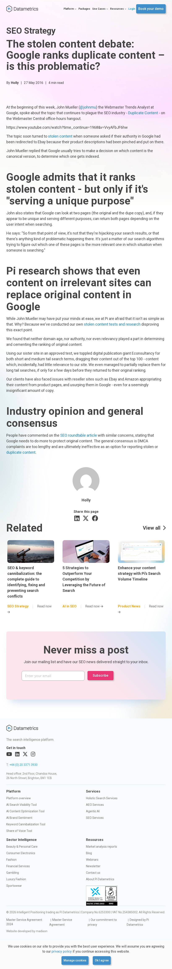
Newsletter (93, 866)
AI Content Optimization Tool (25, 811)
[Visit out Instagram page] (33, 754)
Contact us (93, 872)
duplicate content (20, 452)
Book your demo (151, 9)
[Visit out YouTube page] (9, 754)
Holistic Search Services (101, 798)
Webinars (92, 859)
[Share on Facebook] (95, 518)
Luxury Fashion (16, 879)
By (12, 83)
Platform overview (18, 798)
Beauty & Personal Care (22, 846)
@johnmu (88, 107)
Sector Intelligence (21, 840)
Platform (69, 8)
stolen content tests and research (112, 324)
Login (131, 8)
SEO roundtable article (78, 435)
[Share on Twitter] (86, 518)
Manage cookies (75, 960)
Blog (89, 853)
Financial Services (18, 866)
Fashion (11, 859)
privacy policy (62, 951)
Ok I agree (102, 960)
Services (93, 791)
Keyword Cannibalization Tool (25, 824)
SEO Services (95, 817)
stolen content (60, 136)
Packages (84, 8)
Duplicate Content (143, 113)
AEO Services (95, 804)
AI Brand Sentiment (19, 817)
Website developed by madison (26, 931)
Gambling (12, 872)
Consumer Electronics (20, 853)
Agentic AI (93, 811)
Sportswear (14, 885)
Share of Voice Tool (19, 830)
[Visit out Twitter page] (25, 754)
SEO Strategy (31, 31)
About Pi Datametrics (100, 879)
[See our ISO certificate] (101, 896)
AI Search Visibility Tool (21, 804)
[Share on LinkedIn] (76, 518)
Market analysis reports (101, 846)
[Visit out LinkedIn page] (17, 754)
